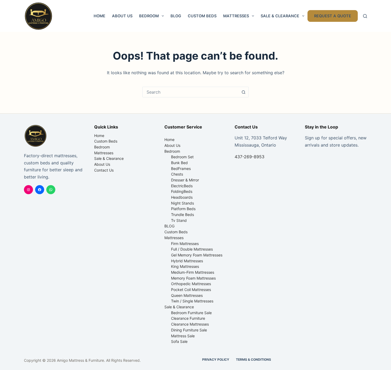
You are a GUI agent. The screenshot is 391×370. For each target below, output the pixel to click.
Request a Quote (332, 16)
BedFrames (181, 168)
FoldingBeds (181, 191)
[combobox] (190, 92)
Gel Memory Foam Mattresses (196, 255)
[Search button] (243, 92)
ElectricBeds (182, 186)
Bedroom (149, 16)
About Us (122, 16)
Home (99, 16)
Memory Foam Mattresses (193, 278)
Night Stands (182, 203)
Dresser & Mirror (185, 180)
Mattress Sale (183, 336)
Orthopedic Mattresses (191, 283)
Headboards (182, 197)
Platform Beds (183, 208)
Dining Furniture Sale (189, 330)
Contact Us (104, 170)
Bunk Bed (179, 162)
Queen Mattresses (187, 295)
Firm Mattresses (185, 243)
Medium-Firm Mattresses (192, 272)
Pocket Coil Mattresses (191, 289)
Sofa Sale (179, 341)
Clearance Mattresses (190, 324)
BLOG (175, 16)
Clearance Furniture (188, 318)
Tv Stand (179, 220)
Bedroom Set (182, 157)
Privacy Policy (215, 359)
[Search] (365, 16)
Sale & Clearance (280, 16)
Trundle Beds (182, 214)
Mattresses (236, 16)
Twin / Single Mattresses (192, 301)
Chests (177, 174)
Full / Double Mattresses (192, 249)
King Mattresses (185, 266)
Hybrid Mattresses (187, 261)
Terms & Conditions (253, 359)
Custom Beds (202, 16)
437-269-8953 (249, 156)
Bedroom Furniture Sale (191, 312)
